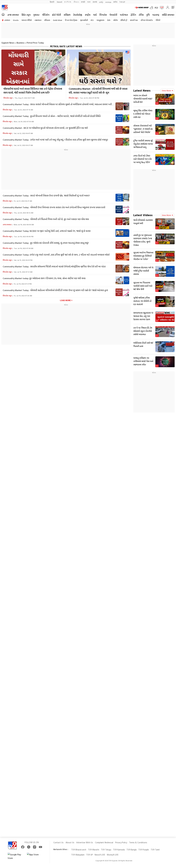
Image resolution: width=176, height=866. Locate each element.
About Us (70, 842)
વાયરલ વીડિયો (26, 20)
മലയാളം (108, 2)
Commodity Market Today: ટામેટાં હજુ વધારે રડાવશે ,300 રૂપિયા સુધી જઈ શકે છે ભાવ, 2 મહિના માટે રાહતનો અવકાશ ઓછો (56, 254)
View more (166, 90)
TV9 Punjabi (143, 849)
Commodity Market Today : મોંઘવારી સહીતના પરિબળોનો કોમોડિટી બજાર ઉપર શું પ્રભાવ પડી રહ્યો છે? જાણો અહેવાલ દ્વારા (55, 290)
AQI (156, 7)
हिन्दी (52, 2)
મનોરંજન (124, 14)
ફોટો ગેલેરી (56, 14)
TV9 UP (89, 854)
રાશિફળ (67, 14)
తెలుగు (76, 2)
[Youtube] (40, 847)
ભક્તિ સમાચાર (168, 14)
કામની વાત (134, 20)
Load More (65, 300)
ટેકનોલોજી (77, 14)
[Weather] (152, 7)
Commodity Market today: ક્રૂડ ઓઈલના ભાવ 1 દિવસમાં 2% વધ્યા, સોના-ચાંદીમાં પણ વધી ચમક (44, 278)
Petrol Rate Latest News (66, 46)
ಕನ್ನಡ (67, 2)
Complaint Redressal (104, 842)
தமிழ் (101, 2)
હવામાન (7, 20)
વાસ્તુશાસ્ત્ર (100, 20)
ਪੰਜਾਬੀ (95, 2)
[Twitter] (28, 847)
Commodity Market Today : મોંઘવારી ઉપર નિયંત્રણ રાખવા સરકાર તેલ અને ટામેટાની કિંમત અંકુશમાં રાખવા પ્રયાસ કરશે (54, 207)
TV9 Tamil (155, 849)
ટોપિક (141, 14)
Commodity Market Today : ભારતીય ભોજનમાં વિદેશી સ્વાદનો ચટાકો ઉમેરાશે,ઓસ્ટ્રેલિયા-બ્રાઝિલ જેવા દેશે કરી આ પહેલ (54, 266)
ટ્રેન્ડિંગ (133, 14)
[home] (3, 14)
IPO (92, 20)
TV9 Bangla (132, 849)
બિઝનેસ (103, 14)
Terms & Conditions (138, 842)
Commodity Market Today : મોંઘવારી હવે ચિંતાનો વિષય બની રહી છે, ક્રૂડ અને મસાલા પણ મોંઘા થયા (46, 219)
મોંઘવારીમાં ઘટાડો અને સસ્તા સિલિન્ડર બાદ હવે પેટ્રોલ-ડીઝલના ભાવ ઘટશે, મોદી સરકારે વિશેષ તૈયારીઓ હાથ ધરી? (32, 90)
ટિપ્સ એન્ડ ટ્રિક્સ (71, 20)
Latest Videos (142, 215)
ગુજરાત (36, 14)
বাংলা (88, 2)
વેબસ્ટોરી (113, 14)
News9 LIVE (100, 854)
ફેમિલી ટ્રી (124, 20)
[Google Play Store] (16, 856)
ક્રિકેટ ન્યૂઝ (26, 14)
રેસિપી (158, 20)
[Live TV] (161, 7)
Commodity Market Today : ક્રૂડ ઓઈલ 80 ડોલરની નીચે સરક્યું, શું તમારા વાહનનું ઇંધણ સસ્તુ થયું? (46, 243)
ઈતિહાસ (47, 20)
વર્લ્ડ (95, 14)
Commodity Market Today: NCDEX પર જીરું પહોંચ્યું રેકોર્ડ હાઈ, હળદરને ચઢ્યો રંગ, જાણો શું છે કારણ (46, 231)
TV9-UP (122, 2)
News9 (59, 2)
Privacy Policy (121, 842)
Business (20, 42)
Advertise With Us (84, 842)
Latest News (141, 90)
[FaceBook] (22, 847)
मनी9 (115, 2)
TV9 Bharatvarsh (78, 849)
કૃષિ (148, 14)
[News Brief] (141, 7)
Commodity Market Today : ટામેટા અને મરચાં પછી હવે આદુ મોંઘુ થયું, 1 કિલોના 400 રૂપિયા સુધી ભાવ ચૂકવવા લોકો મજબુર (55, 139)
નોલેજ (115, 20)
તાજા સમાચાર (13, 14)
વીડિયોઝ (45, 14)
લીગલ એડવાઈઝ (147, 20)
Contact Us (58, 842)
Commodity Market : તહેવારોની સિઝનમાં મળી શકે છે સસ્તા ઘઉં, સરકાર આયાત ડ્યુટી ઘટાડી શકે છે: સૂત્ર (98, 90)
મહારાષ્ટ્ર (155, 14)
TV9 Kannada (119, 849)
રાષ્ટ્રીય (87, 14)
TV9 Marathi (93, 849)
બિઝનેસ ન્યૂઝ (8, 98)
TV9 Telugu (106, 849)
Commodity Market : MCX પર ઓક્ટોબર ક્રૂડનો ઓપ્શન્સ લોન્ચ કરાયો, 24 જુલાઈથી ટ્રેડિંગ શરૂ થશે (45, 128)
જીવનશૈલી (84, 20)
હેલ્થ (108, 20)
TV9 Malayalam (77, 854)
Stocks (16, 20)
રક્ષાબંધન (38, 20)
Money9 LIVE (112, 854)
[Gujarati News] (4, 7)
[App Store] (35, 856)
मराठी (83, 2)
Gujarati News (7, 42)
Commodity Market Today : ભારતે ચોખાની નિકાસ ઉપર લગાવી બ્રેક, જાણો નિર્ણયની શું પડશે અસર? (46, 195)
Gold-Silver (57, 20)
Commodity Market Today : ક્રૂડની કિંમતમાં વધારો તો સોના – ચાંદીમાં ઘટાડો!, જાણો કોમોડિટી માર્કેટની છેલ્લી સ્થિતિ (52, 116)
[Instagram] (34, 847)
